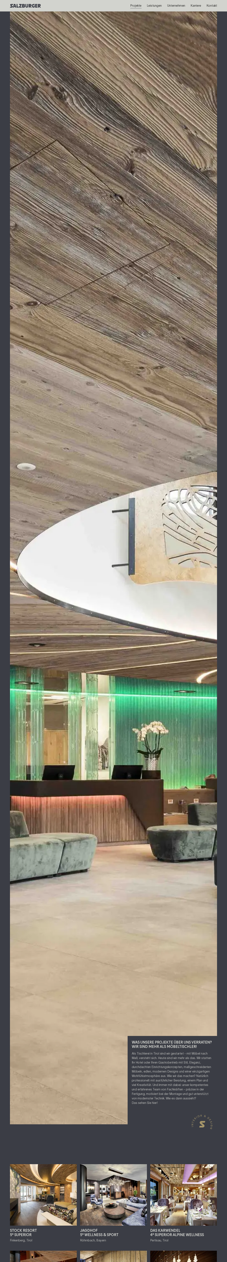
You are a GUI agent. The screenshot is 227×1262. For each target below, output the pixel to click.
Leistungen (154, 5)
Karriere (196, 5)
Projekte (136, 5)
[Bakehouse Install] (25, 6)
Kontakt (212, 5)
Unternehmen (176, 5)
